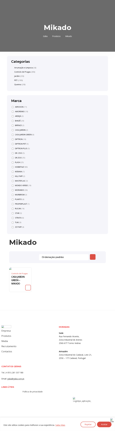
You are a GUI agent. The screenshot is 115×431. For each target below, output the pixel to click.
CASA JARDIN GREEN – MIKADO (18, 280)
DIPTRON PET (21, 144)
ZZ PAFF (19, 227)
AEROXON (21, 107)
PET (15, 80)
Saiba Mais (60, 425)
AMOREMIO (21, 111)
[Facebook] (24, 398)
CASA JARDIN (21, 130)
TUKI (18, 222)
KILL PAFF (20, 176)
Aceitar (104, 424)
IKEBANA (20, 171)
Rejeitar (88, 424)
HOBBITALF (21, 167)
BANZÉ (19, 121)
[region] (57, 424)
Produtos (6, 335)
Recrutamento (8, 346)
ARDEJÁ (19, 116)
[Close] (112, 419)
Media (4, 341)
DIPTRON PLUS (22, 148)
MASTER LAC (21, 181)
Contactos (6, 351)
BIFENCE (19, 125)
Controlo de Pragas (19, 273)
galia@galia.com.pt (15, 378)
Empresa (6, 330)
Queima (17, 84)
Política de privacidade (32, 391)
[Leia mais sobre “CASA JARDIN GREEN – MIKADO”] (28, 287)
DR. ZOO (20, 153)
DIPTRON (20, 139)
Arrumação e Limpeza (23, 68)
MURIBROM (21, 195)
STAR (18, 213)
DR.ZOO (20, 158)
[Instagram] (30, 398)
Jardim (17, 76)
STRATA (19, 218)
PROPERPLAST (22, 204)
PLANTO (19, 199)
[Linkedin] (36, 398)
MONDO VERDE (23, 185)
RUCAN (19, 208)
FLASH (19, 162)
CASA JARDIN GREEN (24, 134)
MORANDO (21, 190)
